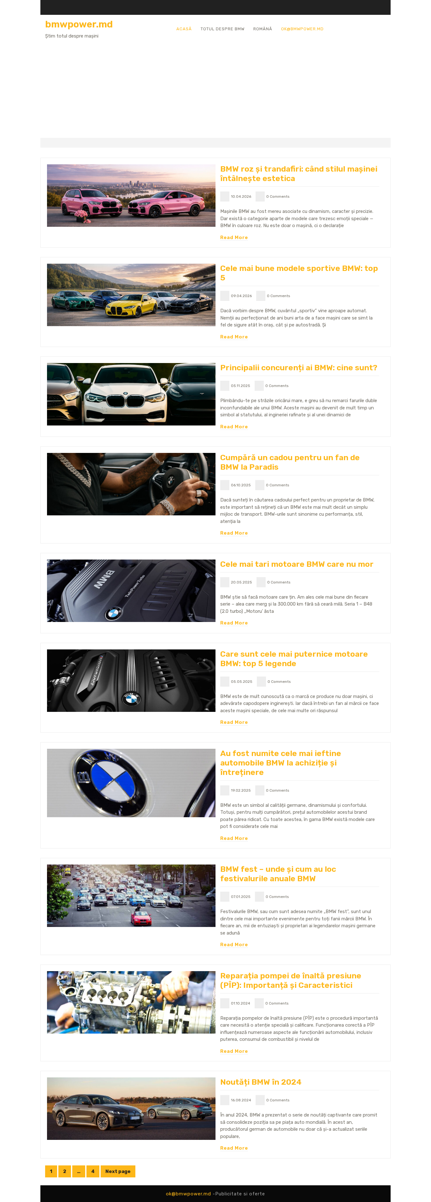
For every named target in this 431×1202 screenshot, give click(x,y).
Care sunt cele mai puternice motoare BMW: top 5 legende (294, 658)
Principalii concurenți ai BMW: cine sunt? (298, 367)
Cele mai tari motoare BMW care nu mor (297, 564)
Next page (118, 1171)
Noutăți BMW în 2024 (261, 1082)
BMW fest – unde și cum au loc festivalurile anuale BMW (278, 874)
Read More (234, 237)
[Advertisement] (215, 87)
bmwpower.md (79, 24)
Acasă (184, 28)
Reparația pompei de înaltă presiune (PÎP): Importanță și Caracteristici (290, 980)
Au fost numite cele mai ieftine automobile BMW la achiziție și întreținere (280, 763)
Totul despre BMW (223, 28)
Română (262, 28)
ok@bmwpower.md (302, 28)
